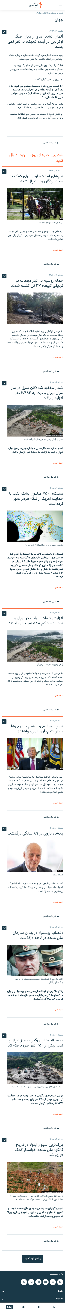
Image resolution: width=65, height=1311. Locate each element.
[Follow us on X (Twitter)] (53, 1282)
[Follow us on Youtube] (46, 1282)
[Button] (51, 143)
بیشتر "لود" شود (32, 1259)
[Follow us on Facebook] (60, 1282)
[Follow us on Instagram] (38, 1282)
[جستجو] (54, 1307)
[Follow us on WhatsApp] (31, 1282)
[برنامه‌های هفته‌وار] (23, 1307)
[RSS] (24, 1282)
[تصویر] (39, 1307)
